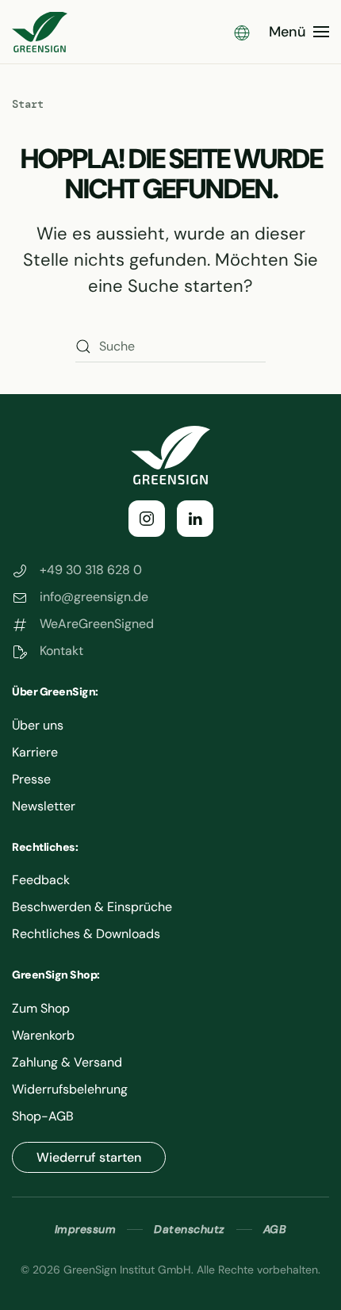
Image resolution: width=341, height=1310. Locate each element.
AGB (275, 1229)
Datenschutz (189, 1229)
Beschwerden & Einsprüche (92, 906)
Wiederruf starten (88, 1157)
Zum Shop (41, 1008)
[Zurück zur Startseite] (39, 31)
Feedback (41, 879)
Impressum (86, 1229)
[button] (242, 31)
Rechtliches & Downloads (86, 933)
